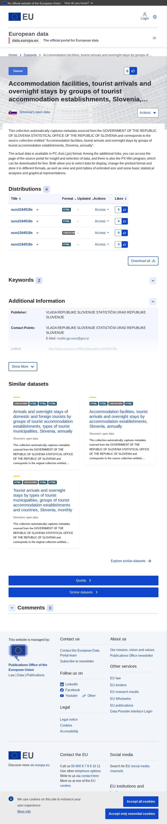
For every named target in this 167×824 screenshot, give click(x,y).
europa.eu (42, 765)
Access (100, 209)
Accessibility (69, 731)
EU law (115, 678)
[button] (79, 3)
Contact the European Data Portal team (79, 653)
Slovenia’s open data (34, 112)
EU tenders (118, 685)
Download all (140, 261)
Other (92, 695)
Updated (84, 198)
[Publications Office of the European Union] (32, 651)
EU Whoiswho (120, 698)
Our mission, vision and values (132, 650)
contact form (90, 776)
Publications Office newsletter (131, 655)
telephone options (88, 771)
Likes (119, 198)
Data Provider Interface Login (131, 711)
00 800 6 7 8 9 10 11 (85, 766)
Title (14, 198)
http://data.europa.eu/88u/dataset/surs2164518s (82, 349)
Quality (81, 580)
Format (67, 198)
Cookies (66, 725)
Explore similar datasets (131, 561)
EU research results (124, 692)
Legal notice (69, 719)
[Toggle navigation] (153, 38)
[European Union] (32, 755)
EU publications (121, 705)
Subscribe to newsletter (77, 661)
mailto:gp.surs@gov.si (73, 338)
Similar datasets (81, 592)
